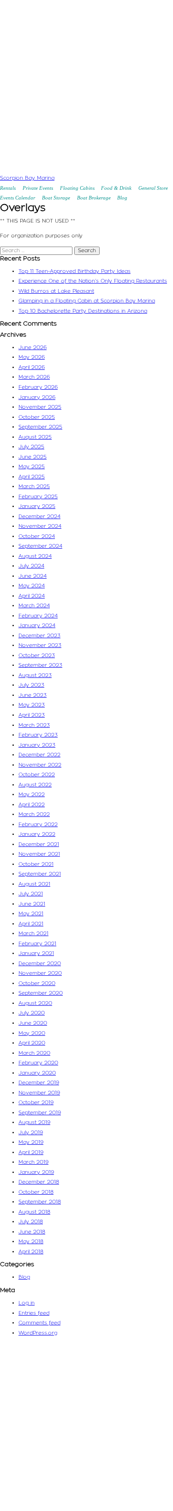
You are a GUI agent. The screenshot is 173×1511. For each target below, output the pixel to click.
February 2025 (38, 496)
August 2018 (34, 1212)
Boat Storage (56, 197)
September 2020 (40, 993)
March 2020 (34, 1053)
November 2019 (39, 1092)
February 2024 (38, 615)
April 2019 (30, 1152)
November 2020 (40, 973)
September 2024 (40, 546)
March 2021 (33, 933)
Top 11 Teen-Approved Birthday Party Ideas (74, 271)
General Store (153, 188)
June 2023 (32, 695)
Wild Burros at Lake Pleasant (56, 291)
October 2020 (36, 983)
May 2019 (30, 1142)
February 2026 (38, 387)
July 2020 (31, 1012)
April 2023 (31, 715)
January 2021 (36, 953)
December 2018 (38, 1182)
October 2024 (36, 536)
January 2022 (36, 834)
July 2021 (30, 893)
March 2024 (34, 605)
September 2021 (39, 873)
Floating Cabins (77, 188)
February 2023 (38, 734)
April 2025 (31, 476)
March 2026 (34, 377)
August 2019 (34, 1122)
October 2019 (36, 1102)
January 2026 (36, 397)
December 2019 (38, 1082)
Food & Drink (116, 188)
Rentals (8, 188)
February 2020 (38, 1062)
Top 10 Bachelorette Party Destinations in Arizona (82, 311)
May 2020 (31, 1033)
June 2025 (32, 456)
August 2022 (35, 784)
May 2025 (31, 466)
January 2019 (36, 1172)
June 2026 (32, 347)
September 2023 (40, 665)
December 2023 (39, 635)
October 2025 (36, 417)
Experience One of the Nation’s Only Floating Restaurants (92, 281)
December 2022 (39, 754)
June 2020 (32, 1023)
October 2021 (36, 864)
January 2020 (37, 1073)
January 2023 (36, 745)
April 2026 (31, 367)
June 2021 (31, 904)
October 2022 (36, 774)
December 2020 (39, 963)
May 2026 (31, 357)
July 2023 (31, 685)
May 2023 (31, 704)
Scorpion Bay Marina (27, 178)
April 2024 (31, 595)
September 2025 (40, 426)
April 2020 (31, 1043)
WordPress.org (37, 1333)
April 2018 (30, 1251)
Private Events (38, 188)
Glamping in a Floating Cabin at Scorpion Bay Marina (86, 300)
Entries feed (33, 1313)
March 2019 (33, 1162)
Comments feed (39, 1322)
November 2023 (39, 645)
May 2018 (30, 1241)
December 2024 (39, 516)
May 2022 (31, 794)
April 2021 (30, 923)
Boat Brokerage (94, 197)
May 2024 (31, 585)
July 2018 (30, 1221)
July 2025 (31, 446)
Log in (26, 1303)
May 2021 (30, 913)
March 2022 (34, 814)
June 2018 (31, 1231)
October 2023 (36, 655)
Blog (122, 197)
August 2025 (35, 437)
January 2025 (36, 506)
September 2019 (39, 1112)
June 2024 (32, 576)
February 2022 (38, 824)
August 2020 (35, 1003)
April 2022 (31, 804)
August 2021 (34, 884)
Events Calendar (17, 197)
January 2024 (36, 625)
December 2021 (38, 844)
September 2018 (39, 1201)
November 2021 (39, 854)
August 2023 (35, 675)
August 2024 (35, 556)
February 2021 (37, 943)
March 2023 (34, 725)
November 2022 (39, 765)
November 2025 (39, 407)
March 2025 (34, 486)
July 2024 (31, 565)
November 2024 (39, 526)
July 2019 (30, 1132)
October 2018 (36, 1192)
